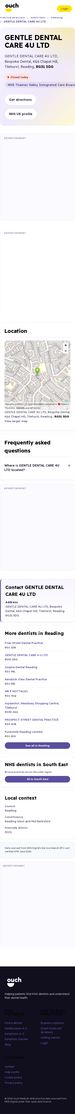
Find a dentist (13, 1023)
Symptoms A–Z (14, 1034)
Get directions (20, 100)
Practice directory (12, 17)
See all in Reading (37, 745)
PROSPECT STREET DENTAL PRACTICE (32, 720)
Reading (56, 17)
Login (64, 8)
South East (38, 17)
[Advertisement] (37, 178)
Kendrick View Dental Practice (26, 679)
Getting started (50, 1037)
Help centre (12, 1072)
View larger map (16, 421)
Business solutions (52, 1023)
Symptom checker (16, 1039)
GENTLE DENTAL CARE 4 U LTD (26, 655)
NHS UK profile (20, 114)
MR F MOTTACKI (16, 691)
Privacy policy (13, 1083)
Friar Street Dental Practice (24, 643)
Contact (10, 1066)
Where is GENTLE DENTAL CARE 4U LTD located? (31, 467)
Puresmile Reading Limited (23, 732)
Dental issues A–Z (16, 1028)
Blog (8, 1044)
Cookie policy (13, 1077)
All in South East (37, 779)
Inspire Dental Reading (21, 667)
